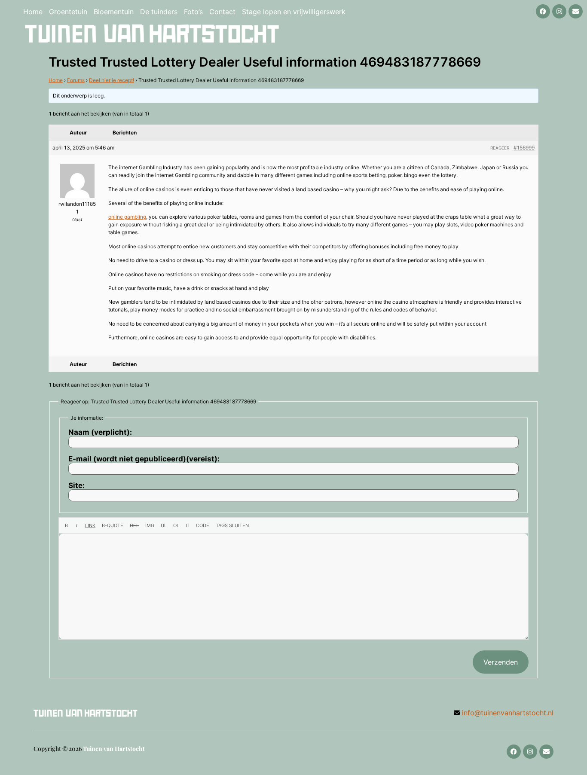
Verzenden (500, 662)
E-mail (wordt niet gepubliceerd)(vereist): (144, 459)
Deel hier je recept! (111, 80)
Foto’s (193, 11)
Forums (76, 80)
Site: (76, 485)
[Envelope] (576, 11)
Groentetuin (68, 11)
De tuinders (158, 11)
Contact (222, 11)
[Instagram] (559, 11)
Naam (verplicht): (100, 432)
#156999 (524, 147)
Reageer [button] (499, 147)
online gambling (127, 217)
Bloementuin (114, 11)
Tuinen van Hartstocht (114, 748)
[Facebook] (543, 11)
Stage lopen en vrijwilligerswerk (293, 11)
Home (33, 11)
